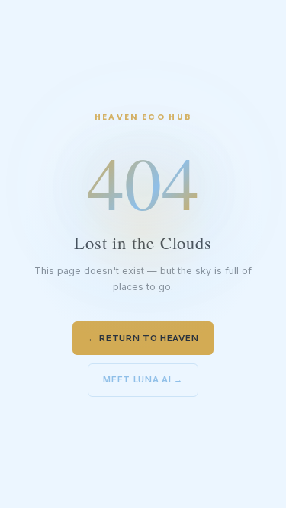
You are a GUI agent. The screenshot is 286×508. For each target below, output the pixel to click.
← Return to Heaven (143, 338)
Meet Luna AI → (143, 379)
